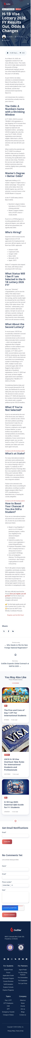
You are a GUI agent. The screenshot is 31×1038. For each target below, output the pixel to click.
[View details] (4, 959)
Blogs (23, 1012)
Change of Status (8, 1015)
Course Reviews (8, 981)
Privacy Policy (11, 1031)
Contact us (22, 1015)
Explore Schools (8, 987)
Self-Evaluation (8, 984)
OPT (8, 1009)
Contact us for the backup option (15, 451)
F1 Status (18, 9)
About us (22, 1000)
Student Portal (8, 969)
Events (23, 1006)
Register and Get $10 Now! (15, 615)
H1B (8, 1006)
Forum (8, 972)
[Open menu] (28, 4)
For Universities (23, 977)
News (23, 1003)
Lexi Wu (10, 36)
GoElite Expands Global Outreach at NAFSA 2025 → (15, 665)
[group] (16, 53)
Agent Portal (23, 969)
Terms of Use (19, 1031)
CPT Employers (8, 1003)
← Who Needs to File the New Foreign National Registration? (16, 646)
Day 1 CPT (8, 1000)
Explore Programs (8, 990)
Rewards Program (8, 978)
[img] (20, 53)
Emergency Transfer (8, 1012)
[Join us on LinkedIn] (19, 959)
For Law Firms (22, 983)
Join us (23, 1009)
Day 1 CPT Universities (8, 9)
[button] (7, 53)
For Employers (22, 980)
